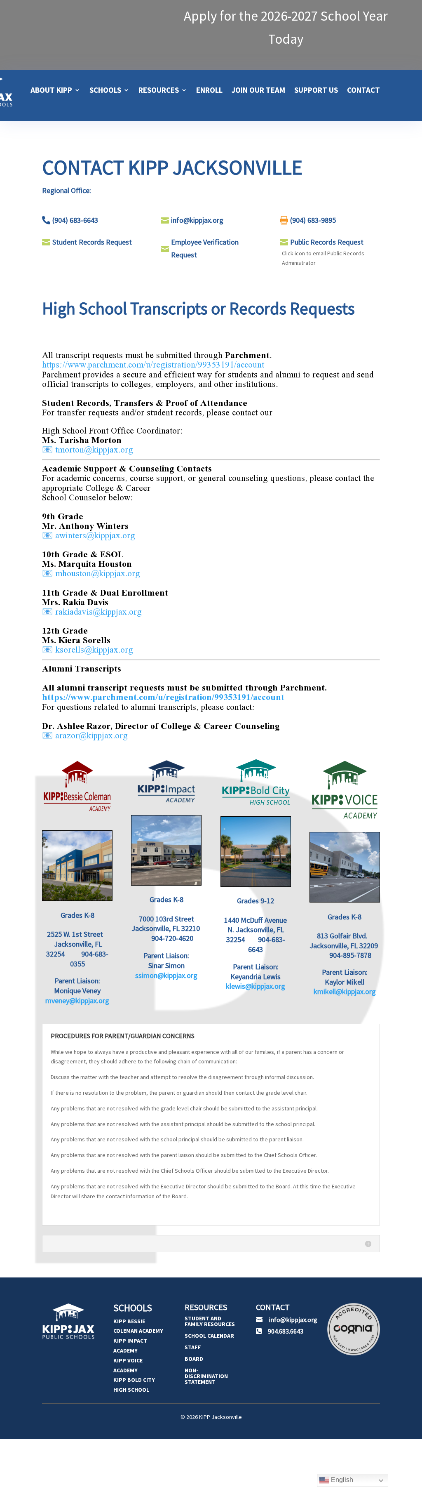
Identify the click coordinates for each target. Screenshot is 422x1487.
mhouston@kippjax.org (97, 574)
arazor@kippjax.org (91, 736)
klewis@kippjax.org (255, 986)
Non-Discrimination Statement (206, 1376)
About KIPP (51, 90)
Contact (363, 90)
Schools (105, 90)
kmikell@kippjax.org (345, 991)
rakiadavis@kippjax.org (98, 612)
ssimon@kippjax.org (166, 975)
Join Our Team (258, 90)
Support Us (316, 90)
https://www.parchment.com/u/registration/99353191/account (153, 365)
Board (194, 1358)
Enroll (209, 90)
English (341, 1479)
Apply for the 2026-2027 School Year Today (286, 27)
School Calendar (209, 1335)
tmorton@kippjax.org (94, 450)
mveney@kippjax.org (77, 1000)
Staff (193, 1347)
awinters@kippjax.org (95, 536)
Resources (158, 90)
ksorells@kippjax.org (94, 650)
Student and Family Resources (210, 1321)
